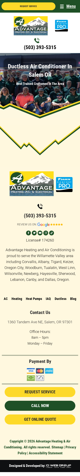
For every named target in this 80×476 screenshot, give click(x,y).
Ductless (60, 299)
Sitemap (57, 447)
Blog (73, 299)
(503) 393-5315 (40, 47)
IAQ (48, 299)
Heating (17, 299)
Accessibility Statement (46, 453)
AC (6, 299)
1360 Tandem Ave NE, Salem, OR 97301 (40, 322)
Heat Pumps (34, 299)
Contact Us (40, 312)
